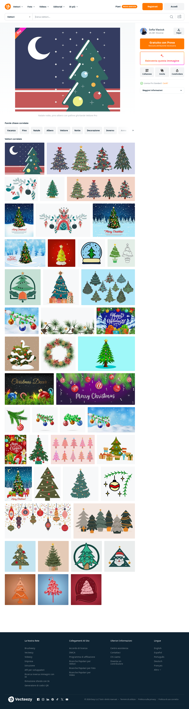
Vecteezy (29, 652)
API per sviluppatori (35, 669)
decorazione (93, 130)
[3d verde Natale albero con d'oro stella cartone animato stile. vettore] (61, 253)
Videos (42, 6)
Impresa (29, 661)
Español (158, 652)
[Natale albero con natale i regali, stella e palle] (18, 484)
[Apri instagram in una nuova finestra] (43, 699)
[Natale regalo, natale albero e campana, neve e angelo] (15, 449)
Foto (29, 6)
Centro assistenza (119, 648)
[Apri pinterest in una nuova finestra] (52, 699)
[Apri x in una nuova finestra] (62, 699)
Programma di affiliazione (82, 656)
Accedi (174, 6)
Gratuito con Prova (162, 44)
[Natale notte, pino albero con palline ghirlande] (24, 158)
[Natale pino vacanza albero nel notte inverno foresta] (19, 220)
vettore (64, 130)
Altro (156, 670)
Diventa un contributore (116, 662)
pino (24, 130)
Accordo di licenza (78, 648)
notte (77, 130)
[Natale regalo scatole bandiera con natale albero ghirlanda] (116, 321)
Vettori (16, 6)
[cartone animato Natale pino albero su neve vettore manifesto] (25, 253)
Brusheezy (30, 648)
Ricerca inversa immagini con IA (39, 675)
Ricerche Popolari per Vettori (80, 662)
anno (123, 130)
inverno (110, 130)
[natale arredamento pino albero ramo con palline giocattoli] (21, 189)
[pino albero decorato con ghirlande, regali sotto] (116, 449)
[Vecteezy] (8, 7)
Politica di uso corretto (169, 699)
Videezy (28, 656)
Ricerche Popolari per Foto (82, 668)
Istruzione (30, 665)
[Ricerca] (171, 17)
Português (159, 656)
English (158, 648)
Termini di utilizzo (128, 699)
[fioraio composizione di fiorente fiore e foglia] (63, 220)
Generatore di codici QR (37, 685)
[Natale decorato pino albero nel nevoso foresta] (114, 220)
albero (50, 130)
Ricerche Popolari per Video (80, 673)
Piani (118, 6)
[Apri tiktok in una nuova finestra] (57, 699)
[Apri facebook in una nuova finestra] (38, 699)
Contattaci (115, 652)
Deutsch (158, 661)
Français (158, 665)
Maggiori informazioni (153, 90)
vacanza (11, 130)
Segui (178, 33)
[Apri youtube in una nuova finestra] (67, 699)
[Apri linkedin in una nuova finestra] (48, 699)
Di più (72, 6)
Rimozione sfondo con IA (37, 681)
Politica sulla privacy (147, 699)
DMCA (72, 652)
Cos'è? (165, 83)
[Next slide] (130, 130)
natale (36, 130)
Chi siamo (115, 656)
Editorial (57, 6)
